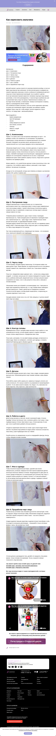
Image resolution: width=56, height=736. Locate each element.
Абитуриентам (10, 679)
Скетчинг (19, 690)
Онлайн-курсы (10, 710)
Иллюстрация (20, 692)
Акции (38, 679)
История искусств (11, 698)
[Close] (54, 1)
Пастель (30, 694)
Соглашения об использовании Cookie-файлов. (28, 730)
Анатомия (9, 700)
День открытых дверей (42, 677)
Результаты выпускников (27, 683)
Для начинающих (41, 694)
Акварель (9, 690)
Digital (38, 690)
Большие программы (11, 708)
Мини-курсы (9, 712)
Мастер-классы (24, 708)
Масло (29, 690)
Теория (8, 696)
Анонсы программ (11, 681)
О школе (23, 677)
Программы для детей (12, 677)
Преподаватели (24, 679)
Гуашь (18, 694)
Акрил (29, 692)
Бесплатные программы (12, 683)
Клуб (22, 710)
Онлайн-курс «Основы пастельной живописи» (22, 565)
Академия (20, 696)
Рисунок (8, 692)
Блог (22, 681)
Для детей (39, 692)
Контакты (39, 683)
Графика (9, 694)
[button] (48, 10)
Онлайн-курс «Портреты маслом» (17, 567)
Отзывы (38, 681)
